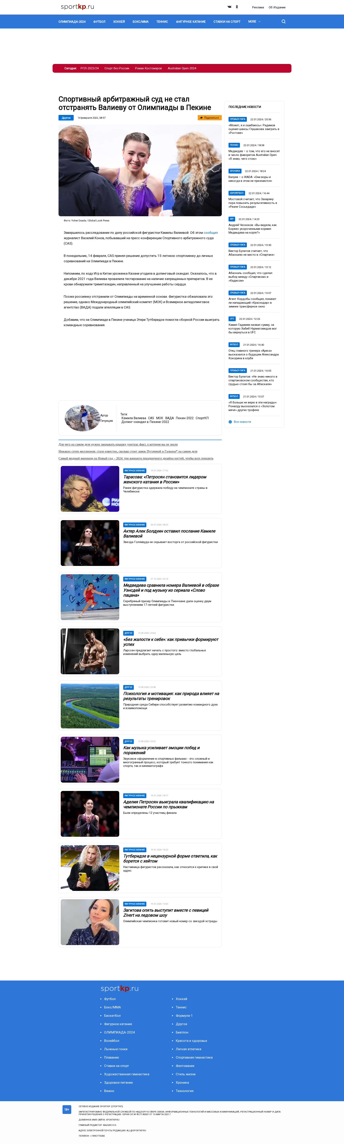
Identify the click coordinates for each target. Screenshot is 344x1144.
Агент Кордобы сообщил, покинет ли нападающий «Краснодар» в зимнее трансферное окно (252, 302)
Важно (109, 1091)
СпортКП (202, 418)
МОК (159, 418)
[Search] (283, 21)
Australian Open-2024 (182, 68)
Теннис (234, 145)
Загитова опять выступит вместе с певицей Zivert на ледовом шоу (165, 913)
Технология (185, 1091)
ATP (232, 219)
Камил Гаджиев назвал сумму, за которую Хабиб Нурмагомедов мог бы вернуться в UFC (253, 328)
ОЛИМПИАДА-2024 (119, 1032)
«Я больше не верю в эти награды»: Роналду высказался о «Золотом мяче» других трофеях (253, 406)
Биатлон (182, 1032)
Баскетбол (112, 1016)
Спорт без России (117, 68)
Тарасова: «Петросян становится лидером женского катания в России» (164, 479)
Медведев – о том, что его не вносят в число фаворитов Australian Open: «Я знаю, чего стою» (254, 154)
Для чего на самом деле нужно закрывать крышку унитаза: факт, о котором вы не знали (118, 444)
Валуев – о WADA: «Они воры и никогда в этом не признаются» (250, 179)
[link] (140, 170)
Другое (66, 117)
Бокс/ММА (112, 1007)
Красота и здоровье (191, 1041)
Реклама (258, 7)
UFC (232, 319)
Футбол (234, 344)
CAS (151, 418)
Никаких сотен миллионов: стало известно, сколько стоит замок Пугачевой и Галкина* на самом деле (128, 451)
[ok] (237, 8)
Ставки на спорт (116, 1066)
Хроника (235, 171)
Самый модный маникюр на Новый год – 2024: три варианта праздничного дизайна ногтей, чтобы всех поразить (136, 458)
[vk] (230, 8)
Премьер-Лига (237, 119)
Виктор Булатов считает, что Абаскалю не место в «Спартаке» (252, 252)
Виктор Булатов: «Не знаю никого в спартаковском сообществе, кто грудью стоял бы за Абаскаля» (253, 380)
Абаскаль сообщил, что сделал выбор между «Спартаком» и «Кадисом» (250, 276)
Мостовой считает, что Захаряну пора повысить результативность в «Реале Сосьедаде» (253, 202)
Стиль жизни (185, 1074)
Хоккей (181, 999)
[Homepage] (77, 7)
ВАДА (169, 418)
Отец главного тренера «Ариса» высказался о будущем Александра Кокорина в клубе (254, 354)
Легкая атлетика (188, 1049)
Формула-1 (184, 1016)
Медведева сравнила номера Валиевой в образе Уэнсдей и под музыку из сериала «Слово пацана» (171, 590)
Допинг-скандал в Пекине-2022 (145, 422)
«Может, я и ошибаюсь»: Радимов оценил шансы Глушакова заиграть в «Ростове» (254, 129)
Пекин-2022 (185, 418)
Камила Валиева (133, 418)
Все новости (242, 422)
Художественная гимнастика (126, 1074)
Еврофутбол (236, 193)
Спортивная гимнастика (194, 1057)
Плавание (111, 1057)
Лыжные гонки (115, 1049)
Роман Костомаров (148, 68)
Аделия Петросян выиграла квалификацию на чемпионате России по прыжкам (168, 804)
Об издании (277, 7)
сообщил (211, 233)
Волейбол (111, 1041)
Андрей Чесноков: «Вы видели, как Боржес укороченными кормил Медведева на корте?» (253, 228)
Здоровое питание (118, 1082)
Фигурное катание (118, 1024)
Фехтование (185, 1066)
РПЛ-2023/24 (90, 68)
